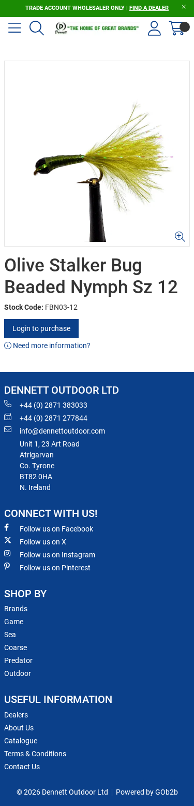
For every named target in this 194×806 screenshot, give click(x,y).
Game (13, 621)
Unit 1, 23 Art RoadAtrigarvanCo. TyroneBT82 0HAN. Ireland (50, 466)
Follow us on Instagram (57, 555)
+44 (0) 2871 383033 (53, 405)
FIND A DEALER (149, 8)
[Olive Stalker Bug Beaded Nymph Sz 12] (97, 154)
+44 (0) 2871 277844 (53, 418)
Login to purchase (41, 328)
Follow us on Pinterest (55, 568)
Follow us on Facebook (56, 529)
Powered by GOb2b (147, 792)
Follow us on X (43, 542)
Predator (18, 660)
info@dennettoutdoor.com (62, 431)
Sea (10, 634)
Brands (15, 608)
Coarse (15, 647)
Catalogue (20, 741)
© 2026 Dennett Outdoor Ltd (62, 792)
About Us (19, 728)
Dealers (16, 715)
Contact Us (22, 766)
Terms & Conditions (35, 754)
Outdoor (17, 673)
